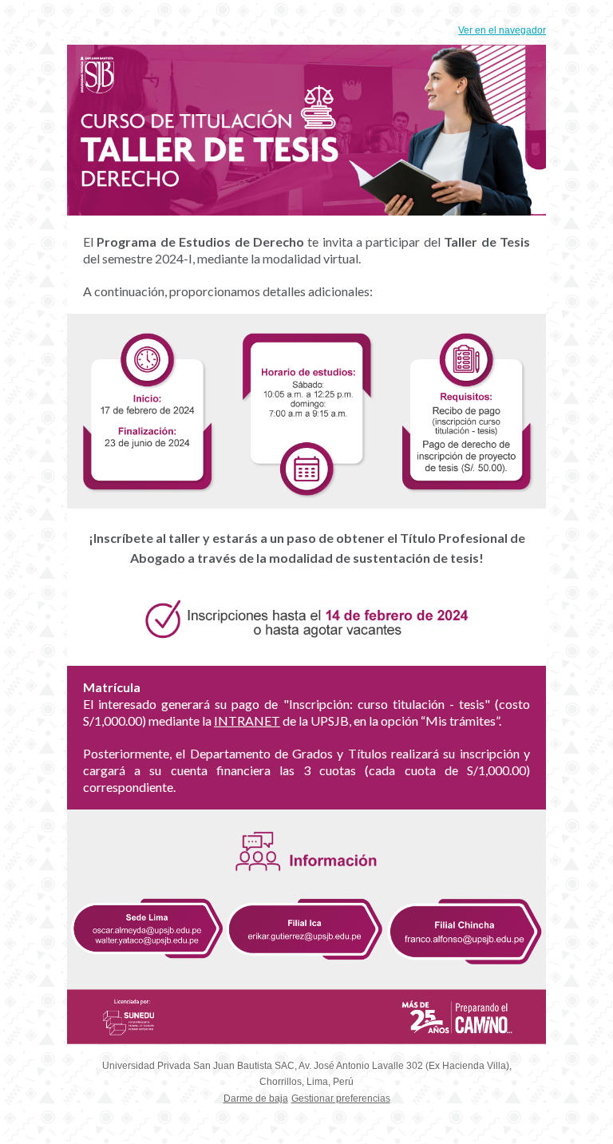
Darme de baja (255, 1098)
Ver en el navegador (502, 30)
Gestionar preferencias (340, 1098)
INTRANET (247, 720)
